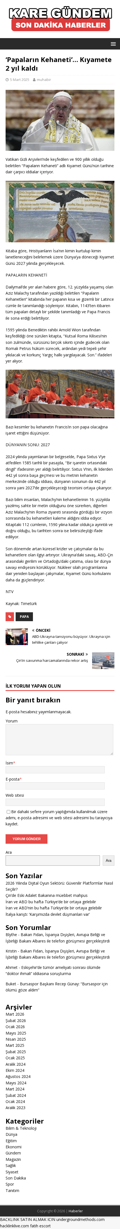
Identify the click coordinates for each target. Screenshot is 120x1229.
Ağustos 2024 (18, 1076)
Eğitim (11, 1140)
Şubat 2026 (16, 1020)
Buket (11, 983)
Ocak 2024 (15, 1101)
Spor (10, 1184)
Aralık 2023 (15, 1107)
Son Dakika (16, 1178)
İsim (9, 763)
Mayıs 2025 (16, 1033)
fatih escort (40, 1225)
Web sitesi (15, 795)
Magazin (13, 1159)
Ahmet (12, 967)
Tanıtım (12, 1190)
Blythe (11, 934)
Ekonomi (13, 1146)
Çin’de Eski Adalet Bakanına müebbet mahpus (47, 895)
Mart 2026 (15, 1014)
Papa (24, 616)
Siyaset (12, 1171)
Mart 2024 (15, 1089)
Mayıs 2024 (16, 1082)
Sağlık (11, 1165)
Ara (9, 852)
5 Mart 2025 (19, 79)
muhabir (44, 79)
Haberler (76, 1211)
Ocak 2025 (15, 1057)
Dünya (11, 1134)
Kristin (11, 951)
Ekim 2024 (15, 1070)
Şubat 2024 (16, 1095)
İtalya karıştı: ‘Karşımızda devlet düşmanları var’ (48, 914)
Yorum (12, 721)
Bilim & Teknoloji (21, 1128)
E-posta (13, 779)
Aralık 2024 (15, 1064)
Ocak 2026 (15, 1026)
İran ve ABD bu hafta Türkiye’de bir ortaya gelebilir (51, 901)
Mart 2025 (15, 1045)
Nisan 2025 (16, 1039)
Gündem (13, 1153)
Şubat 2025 (16, 1051)
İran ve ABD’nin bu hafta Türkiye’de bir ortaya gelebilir (54, 907)
